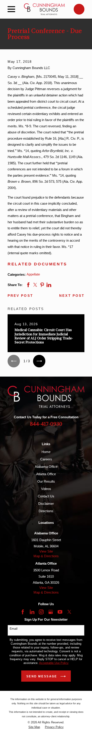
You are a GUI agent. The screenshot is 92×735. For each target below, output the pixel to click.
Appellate (33, 274)
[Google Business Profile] (50, 611)
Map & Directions (46, 556)
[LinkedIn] (32, 611)
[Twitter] (69, 611)
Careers (46, 459)
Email (13, 628)
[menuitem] (34, 727)
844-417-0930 (46, 424)
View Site (46, 551)
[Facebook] (22, 611)
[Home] (44, 9)
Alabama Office (46, 466)
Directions (46, 511)
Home (46, 452)
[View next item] (39, 361)
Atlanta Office (46, 474)
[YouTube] (60, 611)
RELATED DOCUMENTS (37, 264)
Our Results (46, 481)
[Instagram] (41, 611)
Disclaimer (46, 503)
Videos (46, 489)
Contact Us (46, 496)
